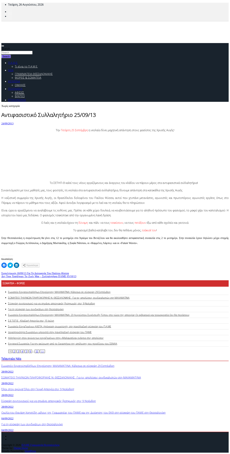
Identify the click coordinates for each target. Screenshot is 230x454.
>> (42, 351)
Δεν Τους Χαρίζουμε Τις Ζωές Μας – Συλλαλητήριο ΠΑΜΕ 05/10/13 (38, 276)
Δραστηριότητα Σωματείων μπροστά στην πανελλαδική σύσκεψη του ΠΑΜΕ (50, 332)
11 (37, 351)
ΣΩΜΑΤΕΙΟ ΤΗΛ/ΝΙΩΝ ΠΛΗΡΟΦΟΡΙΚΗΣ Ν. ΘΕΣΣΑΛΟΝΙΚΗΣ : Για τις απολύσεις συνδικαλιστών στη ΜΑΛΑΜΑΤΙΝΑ (68, 297)
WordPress (30, 451)
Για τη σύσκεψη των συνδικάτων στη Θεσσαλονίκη (36, 309)
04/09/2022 (7, 418)
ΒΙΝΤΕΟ (20, 96)
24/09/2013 (7, 123)
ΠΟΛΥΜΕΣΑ (15, 89)
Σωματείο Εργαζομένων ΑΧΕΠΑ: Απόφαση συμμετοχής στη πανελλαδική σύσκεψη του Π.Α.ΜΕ (59, 326)
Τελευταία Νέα (11, 358)
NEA (10, 70)
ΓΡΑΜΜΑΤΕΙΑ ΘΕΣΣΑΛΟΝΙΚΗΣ (34, 74)
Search (5, 48)
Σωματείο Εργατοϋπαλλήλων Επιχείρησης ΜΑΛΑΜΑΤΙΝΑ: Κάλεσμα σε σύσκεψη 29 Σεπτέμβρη (59, 292)
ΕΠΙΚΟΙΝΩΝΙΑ (17, 100)
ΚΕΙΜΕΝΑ (14, 81)
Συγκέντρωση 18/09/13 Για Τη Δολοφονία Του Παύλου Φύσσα (35, 273)
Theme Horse (20, 448)
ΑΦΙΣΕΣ (19, 92)
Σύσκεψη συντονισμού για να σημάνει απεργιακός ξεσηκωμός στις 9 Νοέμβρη (51, 303)
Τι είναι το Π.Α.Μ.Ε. (26, 66)
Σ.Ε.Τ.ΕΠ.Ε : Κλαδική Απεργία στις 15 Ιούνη (31, 320)
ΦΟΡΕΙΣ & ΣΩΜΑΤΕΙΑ (28, 78)
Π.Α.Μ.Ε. (13, 63)
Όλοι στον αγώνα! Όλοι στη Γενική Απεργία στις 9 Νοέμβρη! (37, 389)
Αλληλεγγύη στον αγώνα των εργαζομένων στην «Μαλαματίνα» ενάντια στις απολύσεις (56, 338)
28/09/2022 (7, 371)
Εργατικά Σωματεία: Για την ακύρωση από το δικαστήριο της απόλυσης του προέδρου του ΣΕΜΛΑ (62, 343)
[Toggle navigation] (2, 45)
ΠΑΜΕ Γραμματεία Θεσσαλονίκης (41, 445)
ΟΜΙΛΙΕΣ (20, 85)
